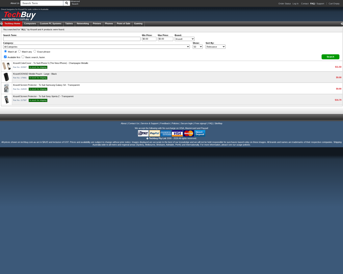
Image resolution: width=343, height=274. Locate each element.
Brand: (178, 35)
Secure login (187, 123)
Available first (13, 57)
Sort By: (210, 43)
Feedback (165, 123)
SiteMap (218, 123)
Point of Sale (123, 23)
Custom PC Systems (50, 23)
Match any (26, 52)
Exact (43, 52)
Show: (196, 43)
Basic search (35, 57)
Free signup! (201, 123)
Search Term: (10, 35)
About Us (15, 3)
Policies (175, 123)
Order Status (284, 3)
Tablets (69, 23)
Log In (296, 3)
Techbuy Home (12, 23)
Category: (8, 43)
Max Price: (163, 35)
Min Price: (147, 35)
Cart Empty (334, 3)
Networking (83, 23)
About (123, 123)
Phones (109, 23)
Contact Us (133, 123)
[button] (330, 56)
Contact (305, 3)
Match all (11, 52)
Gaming (138, 23)
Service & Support (149, 123)
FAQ (210, 123)
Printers (97, 23)
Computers (30, 23)
